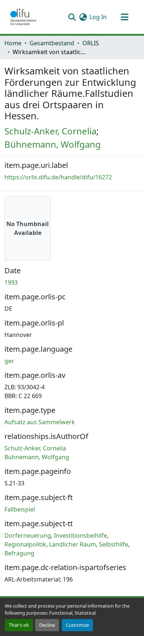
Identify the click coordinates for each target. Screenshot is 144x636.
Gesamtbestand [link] (52, 43)
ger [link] (9, 361)
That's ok (19, 625)
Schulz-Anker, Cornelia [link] (50, 131)
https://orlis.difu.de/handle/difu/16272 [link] (58, 177)
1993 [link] (11, 282)
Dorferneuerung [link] (27, 535)
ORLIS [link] (90, 43)
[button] (23, 17)
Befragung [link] (19, 553)
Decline (47, 625)
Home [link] (12, 43)
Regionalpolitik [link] (25, 544)
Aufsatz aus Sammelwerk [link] (39, 422)
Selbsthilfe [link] (113, 544)
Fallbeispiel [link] (19, 509)
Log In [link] (98, 17)
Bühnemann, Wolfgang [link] (52, 144)
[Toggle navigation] (124, 17)
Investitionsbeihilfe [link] (80, 535)
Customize (77, 625)
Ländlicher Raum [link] (72, 544)
